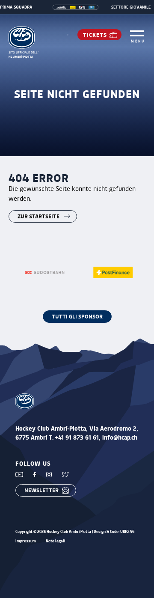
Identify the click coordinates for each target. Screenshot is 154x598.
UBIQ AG (127, 531)
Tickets (95, 34)
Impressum (25, 541)
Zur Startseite (38, 216)
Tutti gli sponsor (77, 316)
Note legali (55, 541)
